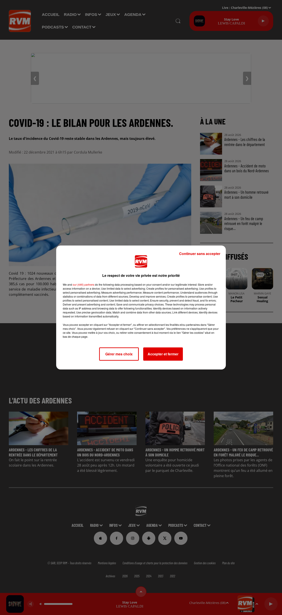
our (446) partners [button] (83, 284)
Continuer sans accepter (199, 253)
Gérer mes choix (119, 353)
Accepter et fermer (163, 353)
